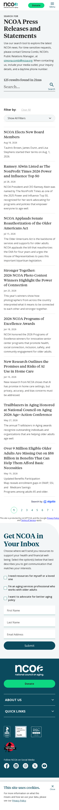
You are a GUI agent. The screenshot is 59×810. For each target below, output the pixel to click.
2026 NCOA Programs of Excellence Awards (24, 321)
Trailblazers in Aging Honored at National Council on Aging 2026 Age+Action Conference (29, 410)
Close (52, 789)
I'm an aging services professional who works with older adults (31, 588)
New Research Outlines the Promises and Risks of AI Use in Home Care (26, 366)
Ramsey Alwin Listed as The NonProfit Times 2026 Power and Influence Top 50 (28, 171)
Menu (52, 6)
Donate (36, 5)
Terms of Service (28, 520)
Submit (29, 645)
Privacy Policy (19, 800)
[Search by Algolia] (43, 501)
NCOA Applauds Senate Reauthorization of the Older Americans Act (27, 223)
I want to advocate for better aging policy (30, 598)
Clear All (26, 109)
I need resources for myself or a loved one (31, 577)
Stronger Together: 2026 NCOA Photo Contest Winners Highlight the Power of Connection (28, 277)
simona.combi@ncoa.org (18, 60)
